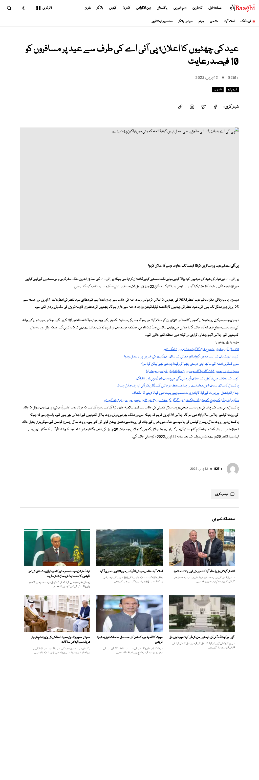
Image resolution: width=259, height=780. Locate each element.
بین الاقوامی (143, 8)
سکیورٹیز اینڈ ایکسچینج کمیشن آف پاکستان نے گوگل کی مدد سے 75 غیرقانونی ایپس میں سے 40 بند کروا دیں (171, 400)
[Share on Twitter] (203, 106)
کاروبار (126, 8)
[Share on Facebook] (215, 106)
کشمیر (214, 21)
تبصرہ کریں (221, 494)
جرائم (201, 21)
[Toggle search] (9, 8)
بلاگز (100, 8)
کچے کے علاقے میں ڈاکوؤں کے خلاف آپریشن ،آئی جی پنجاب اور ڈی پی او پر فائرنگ (187, 378)
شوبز (88, 8)
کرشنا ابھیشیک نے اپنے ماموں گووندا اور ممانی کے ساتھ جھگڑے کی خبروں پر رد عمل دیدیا (181, 356)
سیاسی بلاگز (185, 21)
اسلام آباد (229, 21)
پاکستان (162, 8)
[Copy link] (180, 106)
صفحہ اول (215, 8)
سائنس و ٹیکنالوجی (162, 21)
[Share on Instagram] (192, 106)
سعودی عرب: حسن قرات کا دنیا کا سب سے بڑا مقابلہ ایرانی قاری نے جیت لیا (192, 371)
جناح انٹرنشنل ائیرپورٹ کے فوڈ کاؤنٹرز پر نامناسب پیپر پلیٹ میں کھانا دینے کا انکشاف (185, 393)
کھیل (112, 8)
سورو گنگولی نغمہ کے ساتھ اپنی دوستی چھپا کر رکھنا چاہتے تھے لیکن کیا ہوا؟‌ (190, 364)
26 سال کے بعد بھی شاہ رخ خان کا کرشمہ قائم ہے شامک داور (201, 349)
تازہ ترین (197, 8)
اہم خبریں (180, 8)
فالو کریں (47, 8)
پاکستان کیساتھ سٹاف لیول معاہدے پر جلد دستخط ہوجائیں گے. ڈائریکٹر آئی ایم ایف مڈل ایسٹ (178, 385)
